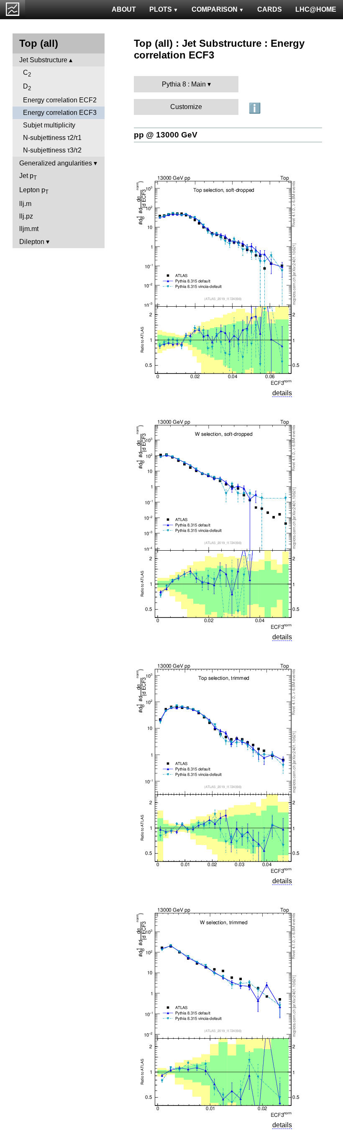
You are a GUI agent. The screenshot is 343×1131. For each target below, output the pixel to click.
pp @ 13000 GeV (165, 134)
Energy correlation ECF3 (60, 112)
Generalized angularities (55, 163)
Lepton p (34, 190)
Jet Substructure (43, 60)
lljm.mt (28, 228)
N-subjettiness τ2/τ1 (52, 137)
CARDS (269, 9)
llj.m (25, 203)
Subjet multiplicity (49, 125)
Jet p (28, 176)
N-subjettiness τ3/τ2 (52, 150)
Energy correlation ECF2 (60, 100)
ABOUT (124, 9)
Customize (186, 106)
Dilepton (31, 241)
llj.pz (26, 216)
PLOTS (160, 9)
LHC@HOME (315, 9)
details (282, 392)
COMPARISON (215, 9)
